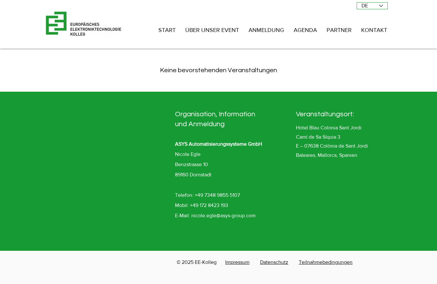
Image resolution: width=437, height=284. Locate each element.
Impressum (237, 262)
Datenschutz (274, 262)
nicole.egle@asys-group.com (223, 215)
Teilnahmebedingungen (326, 262)
